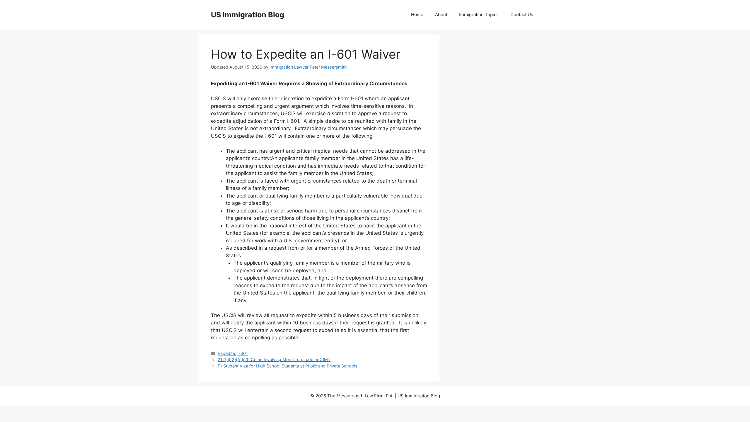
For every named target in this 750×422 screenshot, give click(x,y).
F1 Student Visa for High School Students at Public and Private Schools (287, 365)
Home (417, 14)
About (441, 14)
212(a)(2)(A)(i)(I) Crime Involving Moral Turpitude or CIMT (274, 359)
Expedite (226, 353)
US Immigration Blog (247, 14)
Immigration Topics (479, 14)
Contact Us (521, 14)
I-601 (242, 353)
